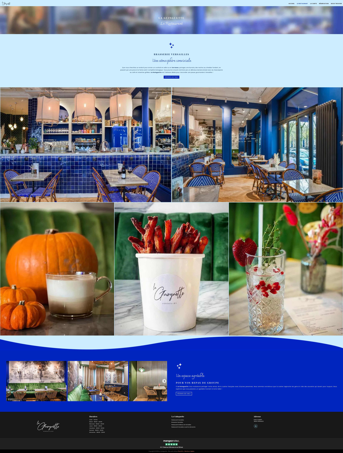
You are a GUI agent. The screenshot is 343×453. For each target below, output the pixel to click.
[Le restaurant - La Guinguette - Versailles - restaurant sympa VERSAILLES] (257, 144)
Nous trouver (336, 3)
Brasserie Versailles (177, 422)
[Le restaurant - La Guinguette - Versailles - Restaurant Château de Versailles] (85, 144)
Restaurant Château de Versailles (181, 425)
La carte (313, 3)
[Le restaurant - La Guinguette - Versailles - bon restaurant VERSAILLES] (57, 269)
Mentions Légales (189, 451)
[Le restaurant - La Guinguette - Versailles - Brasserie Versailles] (171, 269)
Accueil (292, 3)
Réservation (324, 3)
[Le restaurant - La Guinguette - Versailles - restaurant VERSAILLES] (286, 269)
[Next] (164, 381)
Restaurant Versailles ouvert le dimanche (183, 427)
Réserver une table (171, 77)
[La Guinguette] (171, 441)
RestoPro (180, 451)
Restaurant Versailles (178, 420)
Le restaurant (302, 3)
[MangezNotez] (256, 427)
